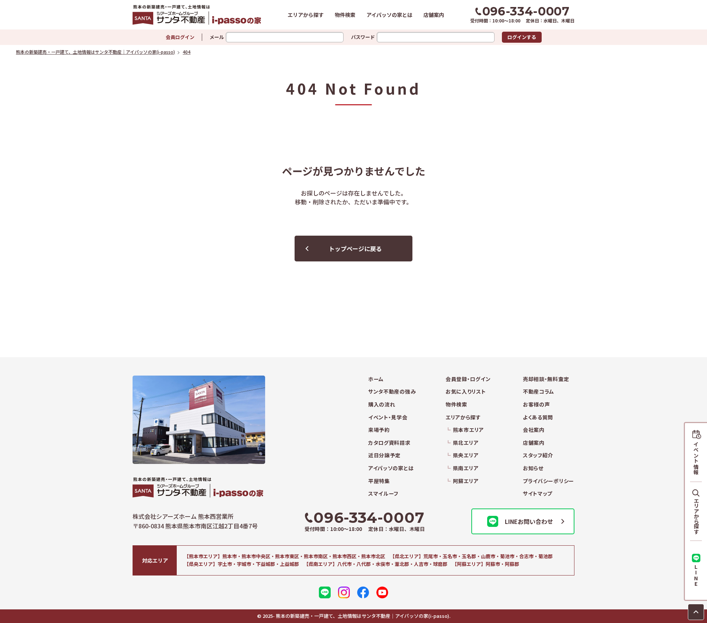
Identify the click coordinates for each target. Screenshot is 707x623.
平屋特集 (379, 481)
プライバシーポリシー (548, 481)
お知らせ (533, 468)
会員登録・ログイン (468, 379)
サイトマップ (537, 493)
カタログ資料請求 (389, 442)
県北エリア (465, 442)
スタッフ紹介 (538, 455)
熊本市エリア (468, 429)
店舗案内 (433, 14)
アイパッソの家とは (389, 14)
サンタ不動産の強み (392, 391)
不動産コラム (538, 391)
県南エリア (465, 468)
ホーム (376, 379)
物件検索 (345, 14)
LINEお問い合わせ (529, 521)
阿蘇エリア (465, 481)
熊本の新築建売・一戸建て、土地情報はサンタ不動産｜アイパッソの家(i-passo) (197, 15)
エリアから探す (306, 14)
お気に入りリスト (466, 391)
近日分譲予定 (384, 455)
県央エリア (465, 455)
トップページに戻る (355, 248)
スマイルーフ (383, 493)
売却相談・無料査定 (546, 379)
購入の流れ (381, 404)
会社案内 (534, 429)
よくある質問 (538, 417)
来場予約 (379, 429)
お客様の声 (536, 404)
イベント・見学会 (388, 417)
